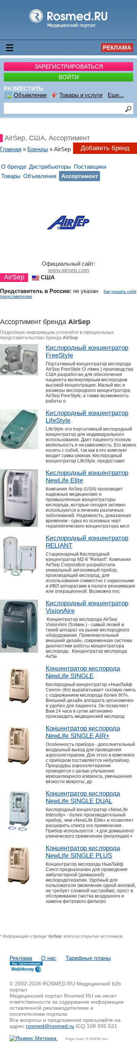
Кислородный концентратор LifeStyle (87, 416)
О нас (48, 958)
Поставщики (90, 166)
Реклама (117, 47)
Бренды (37, 149)
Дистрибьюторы (50, 166)
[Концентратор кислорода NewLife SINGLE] (19, 703)
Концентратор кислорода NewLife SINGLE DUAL (83, 797)
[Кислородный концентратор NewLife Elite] (19, 525)
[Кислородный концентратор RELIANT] (19, 575)
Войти (69, 77)
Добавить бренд (105, 148)
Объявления (39, 176)
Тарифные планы (88, 958)
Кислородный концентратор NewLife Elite (87, 476)
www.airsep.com (68, 270)
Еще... (116, 95)
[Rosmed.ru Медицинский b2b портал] (68, 27)
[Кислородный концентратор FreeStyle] (19, 373)
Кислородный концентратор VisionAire (87, 607)
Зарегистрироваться (68, 66)
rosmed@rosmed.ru (50, 1026)
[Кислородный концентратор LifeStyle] (19, 447)
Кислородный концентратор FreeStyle (87, 351)
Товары (11, 176)
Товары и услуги (80, 95)
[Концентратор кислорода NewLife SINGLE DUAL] (19, 830)
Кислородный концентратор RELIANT (87, 541)
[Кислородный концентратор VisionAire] (19, 650)
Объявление (30, 95)
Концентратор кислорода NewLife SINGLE (83, 672)
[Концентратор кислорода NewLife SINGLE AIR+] (19, 763)
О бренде (13, 166)
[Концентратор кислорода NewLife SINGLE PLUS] (19, 883)
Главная (10, 149)
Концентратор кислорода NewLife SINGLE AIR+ (83, 732)
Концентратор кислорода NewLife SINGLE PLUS (83, 851)
